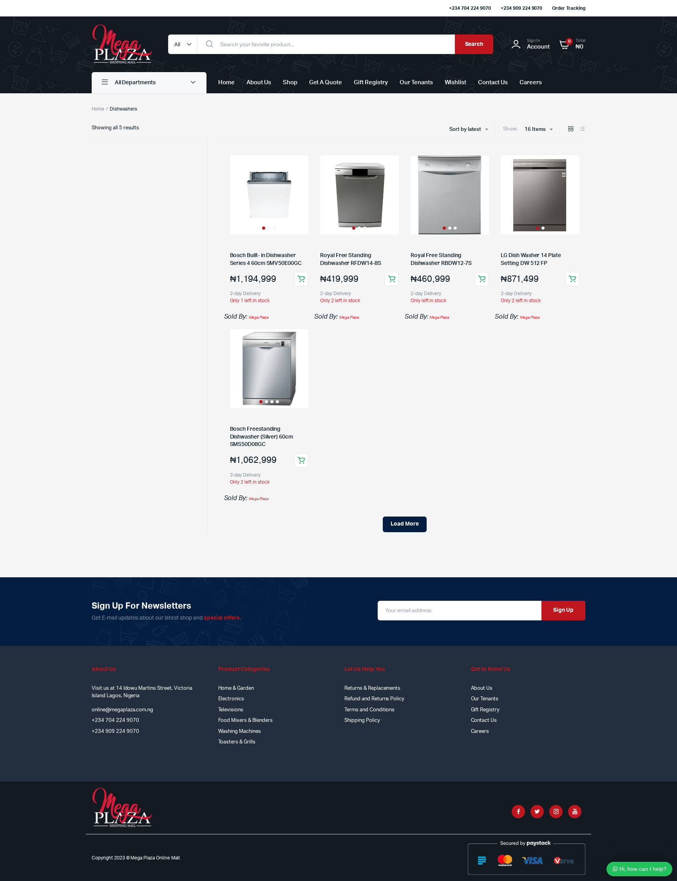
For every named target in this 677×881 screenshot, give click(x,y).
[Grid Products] (571, 129)
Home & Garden (236, 688)
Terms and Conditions (369, 709)
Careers (531, 82)
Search (474, 44)
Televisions (231, 709)
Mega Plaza (258, 317)
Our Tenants (416, 82)
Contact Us (493, 82)
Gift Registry (371, 82)
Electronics (231, 699)
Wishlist (456, 82)
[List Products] (582, 129)
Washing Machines (239, 731)
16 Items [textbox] (535, 129)
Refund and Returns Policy (374, 699)
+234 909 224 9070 (522, 8)
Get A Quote (325, 82)
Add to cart (301, 279)
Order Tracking (568, 8)
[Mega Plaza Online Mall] (122, 44)
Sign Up (563, 610)
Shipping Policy (362, 720)
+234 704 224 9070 (470, 8)
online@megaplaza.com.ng (122, 709)
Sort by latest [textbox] (465, 129)
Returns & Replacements (372, 688)
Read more (482, 279)
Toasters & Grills (237, 742)
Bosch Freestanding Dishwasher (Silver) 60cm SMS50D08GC (261, 436)
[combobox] (468, 129)
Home (226, 82)
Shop (290, 82)
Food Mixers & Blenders (245, 720)
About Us (258, 82)
